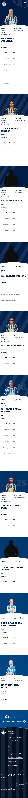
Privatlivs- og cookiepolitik (15, 758)
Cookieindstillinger (13, 765)
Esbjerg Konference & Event (16, 754)
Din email (3, 777)
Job (9, 750)
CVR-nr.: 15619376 (13, 761)
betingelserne (11, 789)
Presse (9, 746)
